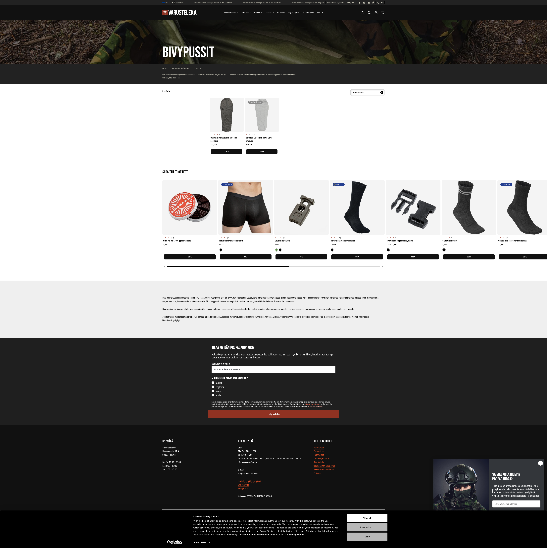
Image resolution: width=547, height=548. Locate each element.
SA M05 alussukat (449, 241)
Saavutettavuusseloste (324, 469)
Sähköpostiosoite (221, 363)
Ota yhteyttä (243, 485)
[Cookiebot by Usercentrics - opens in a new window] (174, 542)
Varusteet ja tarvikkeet (251, 12)
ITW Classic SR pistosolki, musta (400, 241)
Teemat (269, 12)
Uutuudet (281, 12)
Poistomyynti (308, 12)
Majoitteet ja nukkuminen (180, 68)
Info (319, 12)
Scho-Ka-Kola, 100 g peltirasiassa (177, 241)
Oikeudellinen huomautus (324, 466)
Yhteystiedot (351, 2)
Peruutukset (319, 451)
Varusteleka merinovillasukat (343, 241)
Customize (365, 527)
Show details (199, 542)
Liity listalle (273, 414)
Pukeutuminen (230, 12)
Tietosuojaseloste (321, 458)
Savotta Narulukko (282, 241)
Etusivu (164, 68)
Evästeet (317, 473)
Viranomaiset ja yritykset (336, 2)
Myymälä (321, 2)
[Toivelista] (362, 12)
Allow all (367, 518)
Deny (367, 536)
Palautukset (319, 447)
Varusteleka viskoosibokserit (231, 241)
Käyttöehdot (319, 462)
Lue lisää (176, 78)
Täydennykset (293, 12)
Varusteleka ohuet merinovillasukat (512, 241)
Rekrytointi (243, 488)
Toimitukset (319, 455)
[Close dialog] (540, 463)
